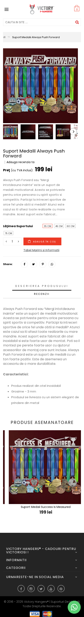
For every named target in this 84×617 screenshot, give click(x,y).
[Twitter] (33, 264)
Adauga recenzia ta (20, 162)
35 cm (47, 226)
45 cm (59, 226)
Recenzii (42, 294)
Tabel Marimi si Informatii (41, 250)
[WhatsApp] (51, 264)
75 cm (8, 233)
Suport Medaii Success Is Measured (42, 507)
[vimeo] (42, 264)
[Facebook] (24, 264)
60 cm (70, 226)
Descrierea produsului (41, 286)
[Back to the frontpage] (4, 37)
